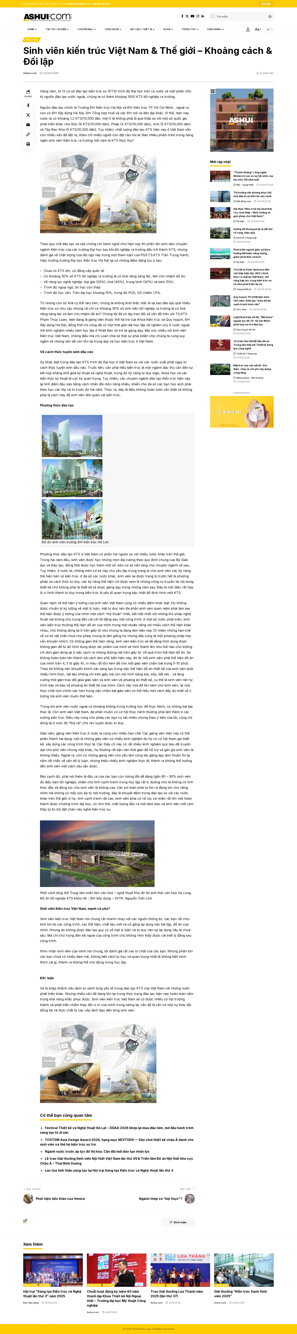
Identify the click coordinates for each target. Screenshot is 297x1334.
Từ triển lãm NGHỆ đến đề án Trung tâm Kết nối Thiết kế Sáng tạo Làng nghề (253, 345)
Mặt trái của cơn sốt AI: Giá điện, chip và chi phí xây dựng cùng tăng (252, 369)
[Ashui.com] (47, 16)
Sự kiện (240, 221)
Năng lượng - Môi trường (249, 377)
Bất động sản (243, 201)
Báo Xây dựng (31, 1302)
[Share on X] (28, 115)
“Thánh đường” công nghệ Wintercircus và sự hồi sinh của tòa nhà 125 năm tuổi (253, 176)
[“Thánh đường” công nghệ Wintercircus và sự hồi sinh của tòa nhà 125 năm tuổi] (220, 176)
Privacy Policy (76, 3)
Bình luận (180, 1222)
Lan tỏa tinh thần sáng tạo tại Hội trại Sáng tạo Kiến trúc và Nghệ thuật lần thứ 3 (109, 1170)
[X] (187, 16)
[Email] (28, 125)
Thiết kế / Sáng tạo (246, 353)
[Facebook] (182, 16)
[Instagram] (197, 16)
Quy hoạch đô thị (245, 329)
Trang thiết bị (243, 289)
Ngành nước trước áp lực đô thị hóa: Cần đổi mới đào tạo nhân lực (97, 1151)
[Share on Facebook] (28, 105)
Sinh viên (32, 40)
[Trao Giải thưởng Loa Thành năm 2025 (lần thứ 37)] (180, 1270)
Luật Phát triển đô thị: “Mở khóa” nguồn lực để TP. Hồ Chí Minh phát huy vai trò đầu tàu (253, 321)
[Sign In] (248, 29)
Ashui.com (30, 73)
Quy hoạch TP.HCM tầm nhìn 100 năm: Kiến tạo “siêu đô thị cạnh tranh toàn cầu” (252, 301)
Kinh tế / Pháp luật (246, 237)
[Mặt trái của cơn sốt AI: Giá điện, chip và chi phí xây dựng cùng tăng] (220, 369)
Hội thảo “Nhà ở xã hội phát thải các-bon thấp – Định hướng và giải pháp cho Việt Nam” (252, 212)
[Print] (28, 144)
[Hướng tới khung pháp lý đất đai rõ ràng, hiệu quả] (220, 233)
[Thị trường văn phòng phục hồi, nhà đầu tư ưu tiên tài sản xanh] (220, 196)
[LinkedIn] (202, 16)
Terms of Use (101, 3)
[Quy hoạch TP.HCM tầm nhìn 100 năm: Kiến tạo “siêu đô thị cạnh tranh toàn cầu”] (220, 301)
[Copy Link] (28, 134)
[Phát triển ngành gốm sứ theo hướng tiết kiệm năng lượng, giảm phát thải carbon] (220, 253)
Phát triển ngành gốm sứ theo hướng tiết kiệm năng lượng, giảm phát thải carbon (251, 253)
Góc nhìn (241, 309)
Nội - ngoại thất (244, 184)
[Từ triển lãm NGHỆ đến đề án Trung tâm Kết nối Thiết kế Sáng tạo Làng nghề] (220, 345)
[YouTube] (192, 16)
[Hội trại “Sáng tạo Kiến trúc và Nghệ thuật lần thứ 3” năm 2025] (53, 1270)
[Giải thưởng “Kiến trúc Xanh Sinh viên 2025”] (244, 1270)
